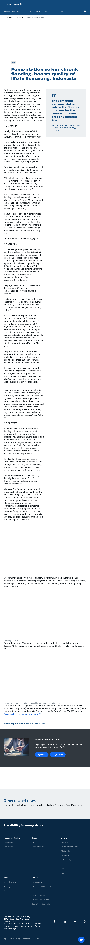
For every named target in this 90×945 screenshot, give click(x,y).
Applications (8, 842)
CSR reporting (15, 939)
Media (63, 873)
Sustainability (66, 860)
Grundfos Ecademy (39, 891)
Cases (63, 868)
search (85, 11)
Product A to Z (9, 847)
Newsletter (26, 939)
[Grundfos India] (4, 18)
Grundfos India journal (40, 899)
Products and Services (12, 838)
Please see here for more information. (21, 714)
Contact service (38, 847)
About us (64, 838)
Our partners (65, 855)
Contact (36, 939)
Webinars (7, 891)
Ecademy (7, 886)
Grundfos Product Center (41, 886)
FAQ (33, 842)
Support (35, 838)
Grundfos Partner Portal (41, 904)
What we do (65, 851)
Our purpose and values (69, 847)
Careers (63, 864)
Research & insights (11, 882)
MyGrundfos (37, 882)
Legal (5, 939)
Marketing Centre (38, 895)
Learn (6, 878)
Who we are (65, 842)
